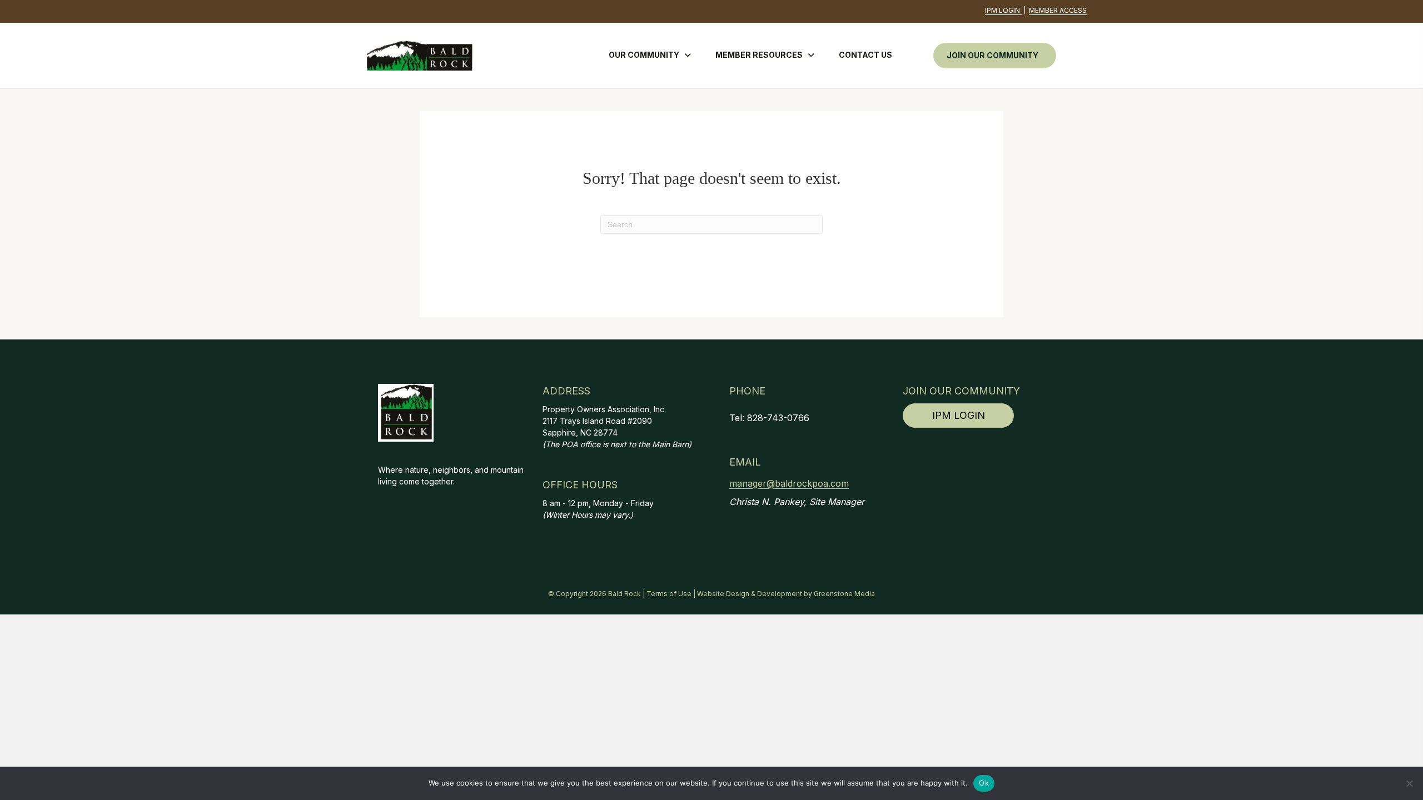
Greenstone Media (844, 593)
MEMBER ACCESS (1058, 10)
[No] (1409, 783)
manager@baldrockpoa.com (789, 483)
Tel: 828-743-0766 (769, 417)
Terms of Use (668, 593)
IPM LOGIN (1003, 10)
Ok (984, 782)
